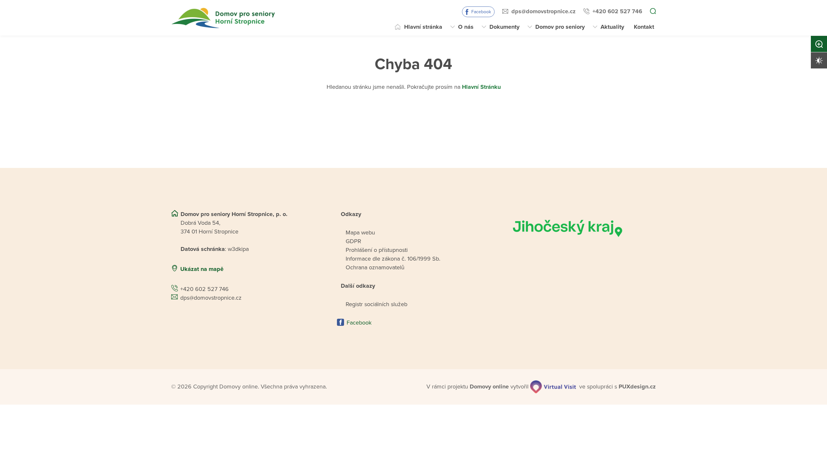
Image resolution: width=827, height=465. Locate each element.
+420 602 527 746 (617, 11)
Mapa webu (360, 232)
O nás (466, 26)
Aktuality (612, 26)
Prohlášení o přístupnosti (377, 249)
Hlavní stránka (423, 26)
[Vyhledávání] (653, 11)
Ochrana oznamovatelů (375, 267)
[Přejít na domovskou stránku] (224, 17)
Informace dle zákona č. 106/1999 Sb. (393, 258)
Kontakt (644, 26)
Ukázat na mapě (202, 269)
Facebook (481, 12)
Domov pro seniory (560, 26)
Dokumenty (504, 26)
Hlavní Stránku (481, 86)
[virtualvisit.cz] (553, 386)
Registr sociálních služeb (376, 304)
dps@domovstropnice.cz (543, 11)
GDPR (353, 241)
